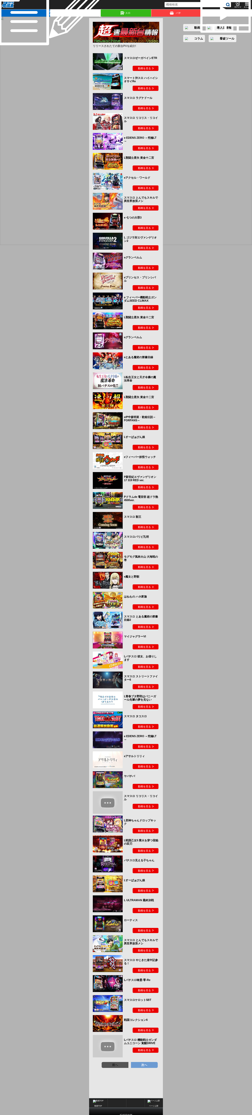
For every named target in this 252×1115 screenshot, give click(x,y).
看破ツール (227, 38)
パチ (178, 12)
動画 (251, 13)
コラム (100, 13)
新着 (49, 13)
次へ (144, 1064)
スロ (127, 12)
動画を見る (144, 68)
